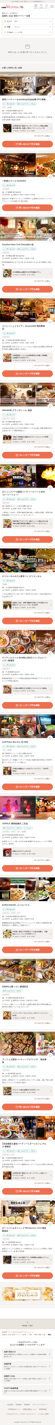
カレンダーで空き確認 (29, 289)
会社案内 (10, 1404)
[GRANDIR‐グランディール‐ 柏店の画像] (27, 395)
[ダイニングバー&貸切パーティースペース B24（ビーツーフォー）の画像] (27, 476)
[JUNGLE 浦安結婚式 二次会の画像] (27, 808)
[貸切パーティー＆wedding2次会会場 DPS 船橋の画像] (27, 84)
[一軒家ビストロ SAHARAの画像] (27, 165)
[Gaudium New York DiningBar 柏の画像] (27, 229)
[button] (27, 1354)
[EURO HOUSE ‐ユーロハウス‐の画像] (27, 889)
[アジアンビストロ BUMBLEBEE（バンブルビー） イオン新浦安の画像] (27, 642)
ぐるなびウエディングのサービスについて (21, 1414)
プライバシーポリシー (40, 1404)
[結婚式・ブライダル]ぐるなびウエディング (16, 1332)
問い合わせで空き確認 (29, 144)
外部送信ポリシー (14, 1409)
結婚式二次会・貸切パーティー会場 (14, 1334)
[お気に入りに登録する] (50, 95)
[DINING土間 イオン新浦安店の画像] (27, 971)
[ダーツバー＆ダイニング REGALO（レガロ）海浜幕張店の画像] (27, 1212)
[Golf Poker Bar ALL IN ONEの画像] (27, 726)
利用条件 (27, 1404)
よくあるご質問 (43, 1414)
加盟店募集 (43, 1409)
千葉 (30, 1334)
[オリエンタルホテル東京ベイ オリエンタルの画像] (27, 560)
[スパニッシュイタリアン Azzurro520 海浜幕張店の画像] (27, 310)
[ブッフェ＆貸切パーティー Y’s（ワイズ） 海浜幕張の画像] (27, 1044)
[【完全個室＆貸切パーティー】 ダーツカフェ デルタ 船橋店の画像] (27, 1128)
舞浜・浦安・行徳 (40, 1334)
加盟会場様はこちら (30, 1409)
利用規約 (19, 1404)
